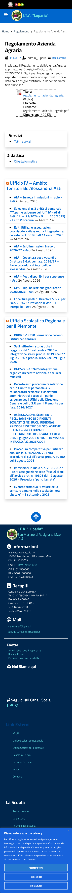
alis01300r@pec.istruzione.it (24, 632)
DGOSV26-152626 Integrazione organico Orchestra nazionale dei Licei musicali (35, 372)
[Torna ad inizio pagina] (36, 519)
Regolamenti (21, 31)
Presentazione (21, 811)
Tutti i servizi (22, 141)
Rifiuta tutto (36, 885)
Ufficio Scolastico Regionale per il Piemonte (35, 323)
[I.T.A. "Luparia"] (16, 15)
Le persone (19, 818)
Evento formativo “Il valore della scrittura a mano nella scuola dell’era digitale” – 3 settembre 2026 (35, 490)
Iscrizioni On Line (22, 762)
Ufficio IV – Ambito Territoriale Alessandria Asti (33, 185)
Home (5, 31)
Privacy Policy (16, 654)
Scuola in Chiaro (21, 755)
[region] (36, 860)
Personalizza (36, 876)
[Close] (68, 831)
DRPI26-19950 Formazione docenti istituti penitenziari (36, 337)
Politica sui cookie (45, 859)
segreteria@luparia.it (19, 626)
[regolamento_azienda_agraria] (19, 91)
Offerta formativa (25, 161)
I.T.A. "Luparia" (35, 15)
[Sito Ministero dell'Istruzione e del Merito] (17, 4)
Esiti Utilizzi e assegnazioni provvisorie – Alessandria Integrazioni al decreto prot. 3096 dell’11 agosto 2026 (37, 231)
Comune (17, 776)
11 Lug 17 (15, 57)
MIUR (16, 733)
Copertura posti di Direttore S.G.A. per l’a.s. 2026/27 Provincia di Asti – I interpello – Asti (37, 302)
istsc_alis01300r (27, 565)
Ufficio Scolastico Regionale (28, 741)
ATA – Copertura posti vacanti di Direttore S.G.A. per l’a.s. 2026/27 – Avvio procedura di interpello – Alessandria (34, 263)
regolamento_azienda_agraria (43, 95)
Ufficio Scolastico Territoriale (28, 748)
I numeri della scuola (24, 826)
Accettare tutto (36, 867)
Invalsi (16, 769)
